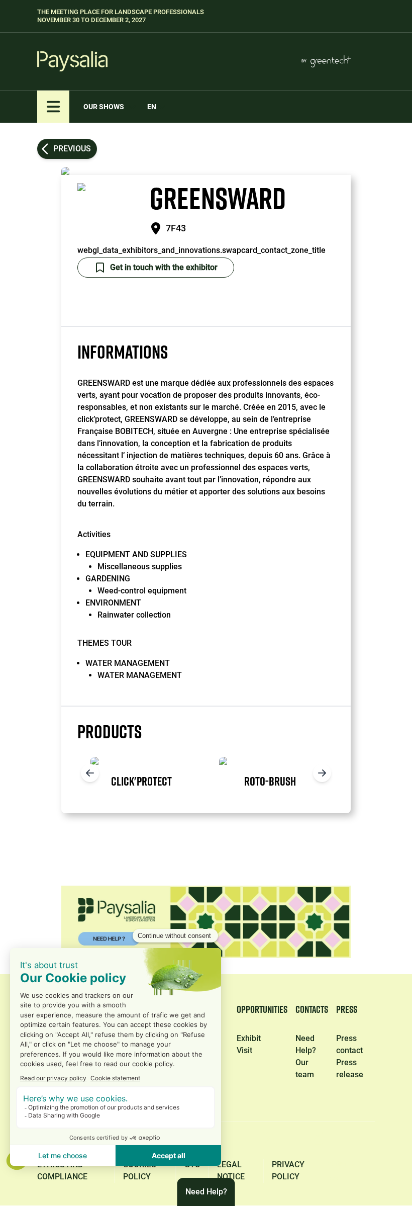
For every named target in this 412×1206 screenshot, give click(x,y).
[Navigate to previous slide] (89, 773)
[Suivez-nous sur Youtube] (366, 1142)
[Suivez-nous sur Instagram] (318, 1142)
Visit (244, 1050)
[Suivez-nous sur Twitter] (270, 1142)
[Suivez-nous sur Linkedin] (223, 1142)
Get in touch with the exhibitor (164, 267)
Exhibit (249, 1038)
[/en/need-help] (206, 922)
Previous (72, 148)
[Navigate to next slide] (322, 773)
